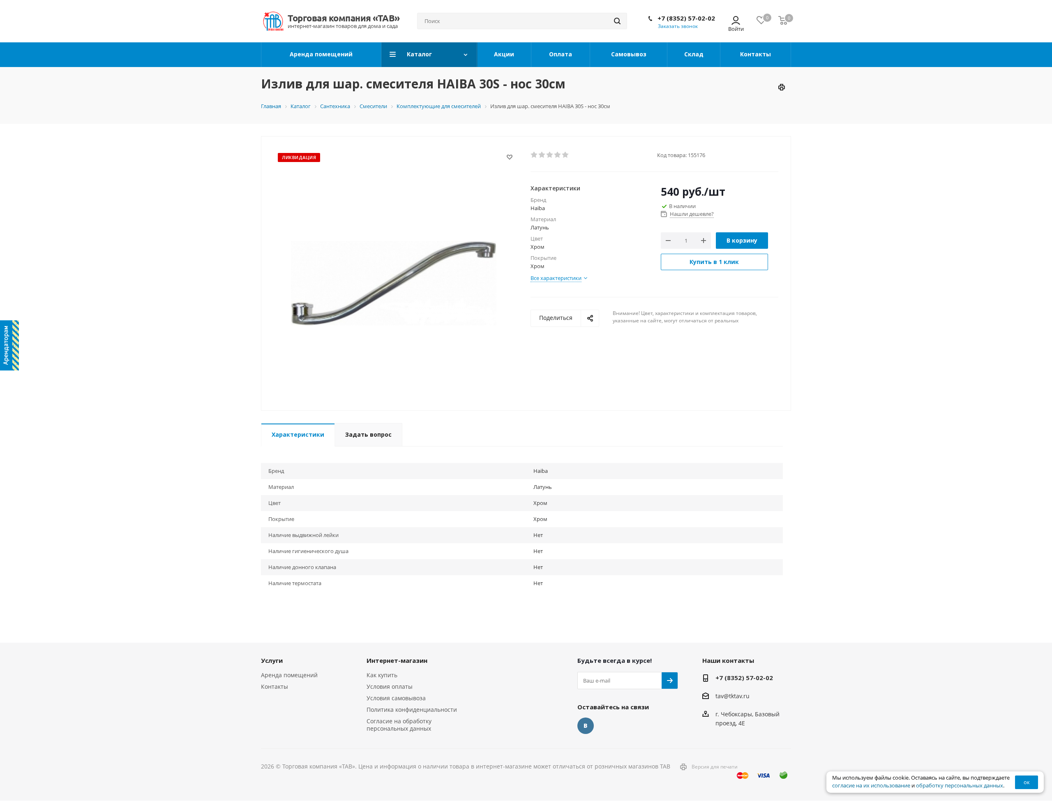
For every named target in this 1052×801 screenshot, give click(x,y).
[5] (566, 155)
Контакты (274, 686)
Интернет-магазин (397, 660)
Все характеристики (556, 278)
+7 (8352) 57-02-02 (686, 18)
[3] (550, 155)
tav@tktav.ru (732, 696)
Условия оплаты (390, 686)
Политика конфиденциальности (412, 709)
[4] (558, 155)
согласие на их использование (871, 785)
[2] (542, 155)
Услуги (272, 660)
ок (1027, 782)
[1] (534, 155)
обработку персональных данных (959, 785)
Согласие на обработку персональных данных (399, 724)
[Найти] (617, 21)
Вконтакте (585, 726)
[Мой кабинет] (735, 21)
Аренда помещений (289, 675)
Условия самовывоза (396, 698)
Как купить (382, 675)
